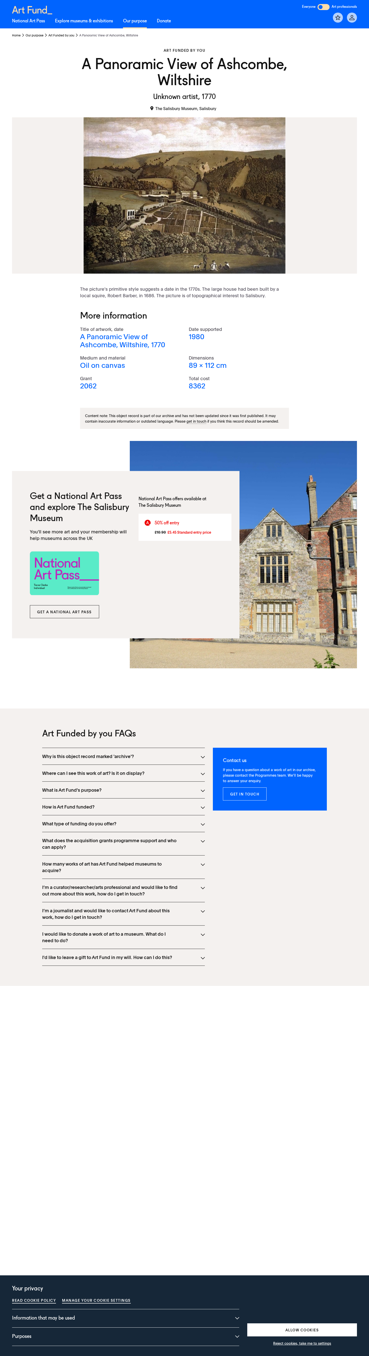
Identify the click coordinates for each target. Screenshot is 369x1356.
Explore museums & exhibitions (84, 21)
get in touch (196, 421)
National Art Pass (28, 21)
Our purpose (135, 21)
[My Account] (352, 18)
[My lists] (338, 18)
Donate (164, 21)
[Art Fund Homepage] (32, 9)
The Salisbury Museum (160, 505)
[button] (64, 611)
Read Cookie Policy (34, 1300)
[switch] (324, 7)
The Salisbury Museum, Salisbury (185, 108)
